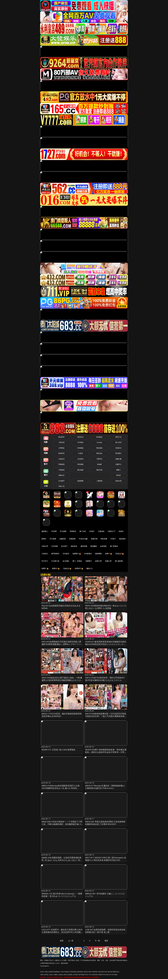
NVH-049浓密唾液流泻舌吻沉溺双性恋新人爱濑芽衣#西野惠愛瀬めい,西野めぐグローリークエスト (62, 644)
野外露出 (118, 453)
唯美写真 (99, 470)
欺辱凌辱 (61, 453)
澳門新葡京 (55, 553)
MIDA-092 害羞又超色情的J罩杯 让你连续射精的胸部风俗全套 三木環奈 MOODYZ (105, 822)
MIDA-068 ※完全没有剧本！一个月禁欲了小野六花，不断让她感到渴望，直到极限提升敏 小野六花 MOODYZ (62, 824)
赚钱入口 (90, 568)
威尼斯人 (44, 531)
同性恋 (118, 475)
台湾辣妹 (61, 448)
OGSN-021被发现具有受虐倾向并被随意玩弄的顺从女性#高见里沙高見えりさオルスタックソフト (105, 644)
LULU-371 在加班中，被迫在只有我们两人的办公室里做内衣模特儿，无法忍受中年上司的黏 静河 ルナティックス (62, 932)
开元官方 (44, 561)
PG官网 (54, 531)
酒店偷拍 (122, 539)
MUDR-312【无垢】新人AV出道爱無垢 (58, 749)
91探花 (80, 453)
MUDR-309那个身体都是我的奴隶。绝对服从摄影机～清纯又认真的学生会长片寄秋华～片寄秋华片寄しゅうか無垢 (105, 752)
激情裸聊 (98, 553)
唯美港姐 (99, 448)
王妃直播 (54, 546)
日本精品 (80, 442)
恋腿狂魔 (118, 459)
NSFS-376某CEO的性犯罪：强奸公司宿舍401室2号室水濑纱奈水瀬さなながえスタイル (105, 678)
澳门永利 (82, 531)
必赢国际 (62, 539)
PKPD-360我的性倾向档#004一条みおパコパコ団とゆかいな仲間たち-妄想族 (105, 606)
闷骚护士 (118, 464)
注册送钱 (101, 531)
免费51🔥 (108, 553)
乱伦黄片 (64, 546)
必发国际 (103, 546)
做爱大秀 (98, 561)
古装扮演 (61, 459)
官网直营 (73, 531)
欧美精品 (99, 437)
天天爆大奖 (55, 561)
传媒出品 (61, 475)
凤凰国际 (72, 539)
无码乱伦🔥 (119, 553)
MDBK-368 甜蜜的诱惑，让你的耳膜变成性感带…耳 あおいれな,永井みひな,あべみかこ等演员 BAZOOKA (62, 860)
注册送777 (111, 531)
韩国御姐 (80, 448)
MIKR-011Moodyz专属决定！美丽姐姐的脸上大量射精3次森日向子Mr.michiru (105, 786)
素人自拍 (118, 442)
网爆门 (118, 470)
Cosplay (99, 442)
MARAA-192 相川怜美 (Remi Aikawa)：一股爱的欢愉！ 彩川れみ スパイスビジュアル (62, 894)
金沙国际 (66, 561)
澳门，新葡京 (77, 561)
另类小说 (61, 486)
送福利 (121, 531)
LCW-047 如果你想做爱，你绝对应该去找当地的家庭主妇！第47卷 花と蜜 (105, 930)
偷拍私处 (74, 546)
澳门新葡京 (114, 546)
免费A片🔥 (56, 568)
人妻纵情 (99, 481)
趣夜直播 (84, 546)
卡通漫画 (61, 470)
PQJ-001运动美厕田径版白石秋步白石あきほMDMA (61, 606)
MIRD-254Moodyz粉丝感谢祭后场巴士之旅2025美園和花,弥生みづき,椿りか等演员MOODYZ (61, 788)
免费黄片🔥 (79, 568)
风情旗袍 (61, 464)
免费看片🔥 (76, 553)
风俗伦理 (118, 481)
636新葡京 (88, 553)
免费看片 (88, 561)
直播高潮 (94, 539)
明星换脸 (80, 464)
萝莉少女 (118, 437)
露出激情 (80, 470)
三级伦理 (61, 442)
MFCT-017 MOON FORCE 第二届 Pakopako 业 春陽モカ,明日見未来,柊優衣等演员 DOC (105, 858)
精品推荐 (61, 437)
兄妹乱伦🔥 (67, 568)
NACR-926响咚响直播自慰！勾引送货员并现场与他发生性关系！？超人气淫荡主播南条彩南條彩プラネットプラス (105, 716)
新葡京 (43, 539)
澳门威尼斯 (119, 561)
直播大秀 (108, 561)
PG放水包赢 (83, 539)
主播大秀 (44, 546)
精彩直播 (104, 539)
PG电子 (92, 531)
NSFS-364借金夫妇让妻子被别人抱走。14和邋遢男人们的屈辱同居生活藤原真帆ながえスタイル (62, 680)
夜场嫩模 (93, 546)
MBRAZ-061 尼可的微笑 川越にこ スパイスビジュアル (105, 894)
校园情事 (80, 481)
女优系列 (80, 459)
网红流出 (99, 453)
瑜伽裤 (99, 464)
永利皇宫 (66, 553)
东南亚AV (118, 448)
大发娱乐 (44, 553)
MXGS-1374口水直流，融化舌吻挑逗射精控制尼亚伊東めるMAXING (62, 714)
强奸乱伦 (80, 437)
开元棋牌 (63, 531)
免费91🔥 (45, 568)
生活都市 (61, 481)
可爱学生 (99, 459)
